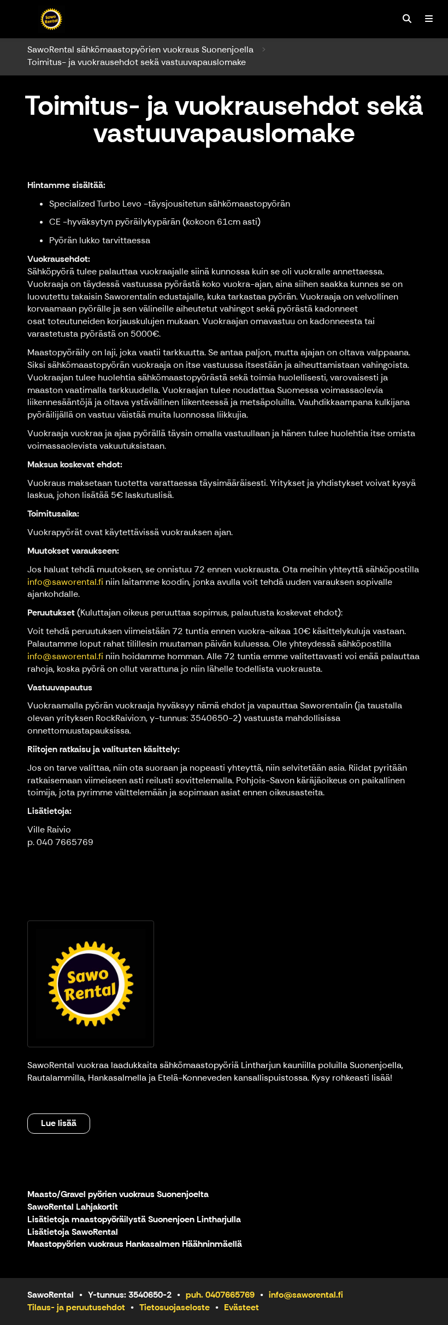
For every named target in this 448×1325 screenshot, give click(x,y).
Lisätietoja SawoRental (72, 1232)
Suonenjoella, (376, 1065)
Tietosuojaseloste (174, 1307)
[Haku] (407, 19)
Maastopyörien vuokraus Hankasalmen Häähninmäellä (134, 1244)
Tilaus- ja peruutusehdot (76, 1307)
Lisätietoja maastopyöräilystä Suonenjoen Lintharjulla (134, 1220)
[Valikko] (429, 19)
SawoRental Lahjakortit (72, 1207)
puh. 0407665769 (220, 1294)
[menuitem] (407, 19)
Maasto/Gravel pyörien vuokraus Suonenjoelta (118, 1194)
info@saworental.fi (65, 582)
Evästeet (241, 1307)
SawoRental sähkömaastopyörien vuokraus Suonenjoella (141, 49)
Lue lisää (58, 1123)
